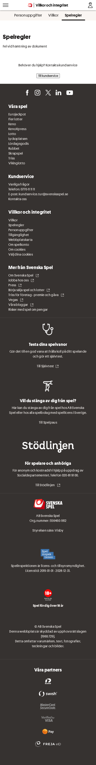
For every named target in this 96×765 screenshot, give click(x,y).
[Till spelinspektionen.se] (48, 555)
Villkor (13, 220)
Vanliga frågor (19, 184)
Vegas (13, 300)
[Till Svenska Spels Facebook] (26, 92)
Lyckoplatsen (18, 139)
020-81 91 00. (70, 475)
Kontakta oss (17, 199)
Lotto (12, 134)
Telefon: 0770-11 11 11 (21, 189)
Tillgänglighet (18, 235)
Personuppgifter (21, 230)
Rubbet (14, 148)
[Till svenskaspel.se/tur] (48, 505)
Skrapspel (15, 153)
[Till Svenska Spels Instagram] (37, 92)
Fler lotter (15, 119)
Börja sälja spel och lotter (26, 290)
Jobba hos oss (18, 280)
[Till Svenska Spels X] (48, 92)
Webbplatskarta (20, 240)
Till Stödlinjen (45, 485)
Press (12, 285)
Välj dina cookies (20, 254)
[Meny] (5, 5)
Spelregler (16, 225)
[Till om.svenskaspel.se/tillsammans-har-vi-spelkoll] (48, 594)
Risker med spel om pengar (28, 309)
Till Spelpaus (48, 422)
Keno (12, 124)
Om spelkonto (18, 244)
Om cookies (16, 249)
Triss (11, 158)
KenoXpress (17, 129)
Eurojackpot (17, 114)
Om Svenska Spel (21, 275)
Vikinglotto (16, 163)
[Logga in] (90, 5)
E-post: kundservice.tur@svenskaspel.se (38, 194)
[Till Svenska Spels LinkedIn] (58, 92)
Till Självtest (45, 366)
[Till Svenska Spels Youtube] (69, 92)
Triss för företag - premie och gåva (33, 295)
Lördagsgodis (18, 143)
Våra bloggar (18, 305)
